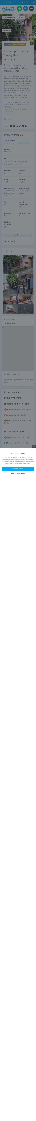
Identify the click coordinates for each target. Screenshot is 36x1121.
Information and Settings (18, 473)
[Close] (34, 446)
